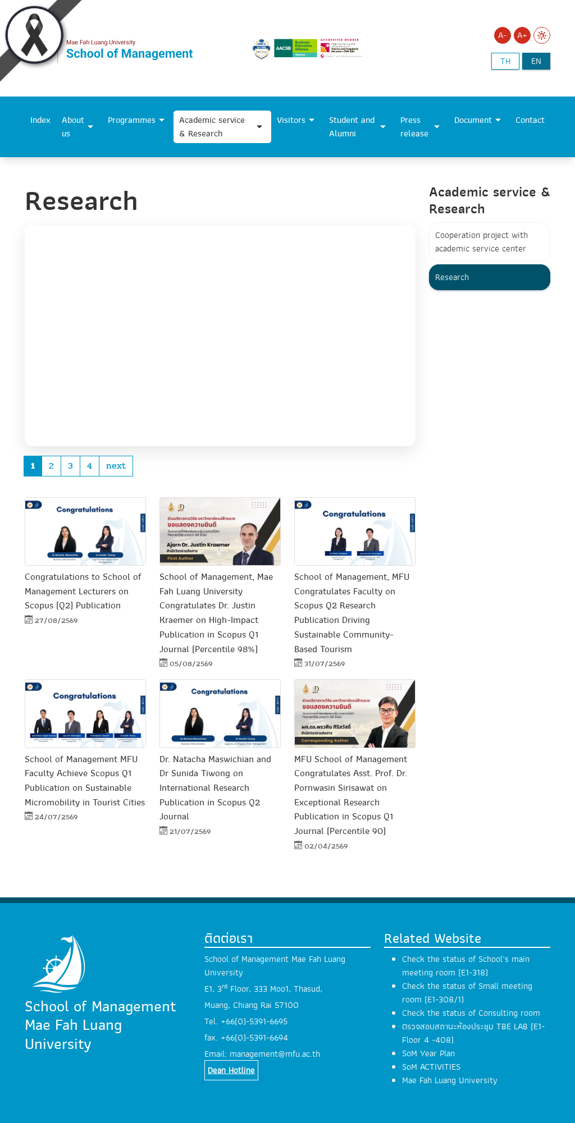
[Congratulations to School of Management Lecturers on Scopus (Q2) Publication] (85, 531)
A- (502, 35)
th (505, 61)
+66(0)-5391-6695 (254, 1021)
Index (40, 120)
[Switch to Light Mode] (541, 35)
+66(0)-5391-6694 (254, 1037)
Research (452, 277)
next (116, 466)
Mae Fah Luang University (450, 1080)
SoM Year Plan (428, 1053)
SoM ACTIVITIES (431, 1067)
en (536, 61)
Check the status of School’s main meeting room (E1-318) (466, 965)
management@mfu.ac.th (275, 1054)
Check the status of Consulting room (471, 1013)
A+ (522, 35)
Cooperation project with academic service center (481, 241)
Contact (530, 120)
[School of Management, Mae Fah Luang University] (198, 47)
